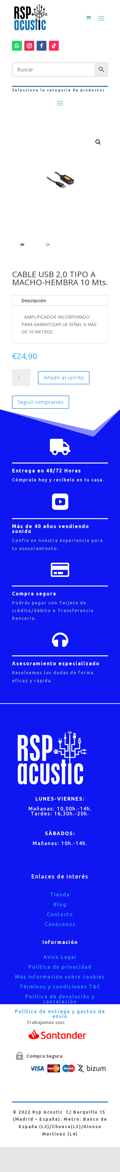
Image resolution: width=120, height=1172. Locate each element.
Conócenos (60, 924)
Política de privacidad (60, 967)
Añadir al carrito (64, 377)
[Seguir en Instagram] (29, 46)
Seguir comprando (40, 401)
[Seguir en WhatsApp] (17, 46)
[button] (98, 142)
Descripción (34, 300)
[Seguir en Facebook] (41, 46)
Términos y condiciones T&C (60, 986)
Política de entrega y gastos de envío (60, 1014)
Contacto (60, 914)
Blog (60, 904)
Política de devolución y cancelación (60, 999)
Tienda (60, 894)
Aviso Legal (60, 957)
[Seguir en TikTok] (54, 46)
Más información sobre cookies (60, 976)
